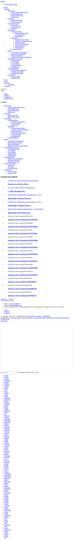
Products (6, 9)
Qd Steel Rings (5, 318)
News (6, 80)
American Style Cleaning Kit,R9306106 (22, 289)
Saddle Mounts (15, 60)
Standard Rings (19, 47)
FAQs (6, 81)
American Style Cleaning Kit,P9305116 (22, 296)
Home (6, 7)
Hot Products (32, 316)
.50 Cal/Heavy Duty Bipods (19, 52)
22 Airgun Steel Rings (39, 318)
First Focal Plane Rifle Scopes (19, 12)
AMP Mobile (46, 316)
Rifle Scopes (11, 11)
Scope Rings (11, 30)
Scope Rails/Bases (13, 68)
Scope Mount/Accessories (15, 59)
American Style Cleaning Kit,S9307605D (23, 254)
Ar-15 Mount (15, 62)
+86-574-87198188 (14, 303)
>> (8, 299)
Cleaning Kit (11, 75)
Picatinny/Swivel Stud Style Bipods (21, 57)
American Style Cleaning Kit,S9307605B (23, 268)
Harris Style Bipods (16, 55)
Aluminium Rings (16, 31)
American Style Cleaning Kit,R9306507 (22, 282)
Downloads (11, 84)
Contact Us (7, 86)
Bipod (9, 51)
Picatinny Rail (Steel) (17, 71)
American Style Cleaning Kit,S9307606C (23, 233)
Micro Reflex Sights (17, 20)
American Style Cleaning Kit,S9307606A (23, 247)
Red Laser (14, 28)
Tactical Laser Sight (13, 23)
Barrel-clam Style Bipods (18, 54)
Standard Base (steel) (17, 73)
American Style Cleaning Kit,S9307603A (23, 220)
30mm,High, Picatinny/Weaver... (20, 198)
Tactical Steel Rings (15, 318)
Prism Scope (14, 17)
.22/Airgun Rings (20, 35)
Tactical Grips (15, 67)
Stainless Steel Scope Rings (61, 318)
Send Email (4, 321)
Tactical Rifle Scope (17, 14)
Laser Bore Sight (16, 27)
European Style (15, 78)
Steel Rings (14, 38)
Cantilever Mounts (16, 49)
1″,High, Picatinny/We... (17, 191)
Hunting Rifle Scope (17, 15)
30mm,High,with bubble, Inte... (19, 213)
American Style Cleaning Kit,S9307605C (23, 261)
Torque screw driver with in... (18, 184)
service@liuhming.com (14, 305)
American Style (15, 76)
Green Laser (14, 25)
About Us (7, 83)
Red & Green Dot (16, 22)
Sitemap (39, 316)
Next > (5, 299)
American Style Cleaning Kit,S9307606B (23, 240)
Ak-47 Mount (15, 63)
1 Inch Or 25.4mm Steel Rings (23, 41)
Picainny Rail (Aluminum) (18, 70)
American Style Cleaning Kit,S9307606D (23, 227)
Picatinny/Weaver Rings (21, 33)
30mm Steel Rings (20, 43)
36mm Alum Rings (27, 318)
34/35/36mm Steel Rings (22, 44)
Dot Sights (11, 19)
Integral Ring (18, 36)
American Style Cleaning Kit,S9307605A (23, 275)
